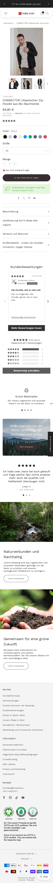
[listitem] (26, 4)
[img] (17, 276)
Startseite (8, 23)
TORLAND (8, 96)
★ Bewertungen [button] (50, 444)
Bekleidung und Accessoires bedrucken (23, 730)
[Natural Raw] (20, 136)
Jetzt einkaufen (16, 579)
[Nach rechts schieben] (47, 83)
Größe (6, 143)
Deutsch (25, 859)
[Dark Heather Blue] (40, 136)
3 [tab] (28, 410)
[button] (9, 121)
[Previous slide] (5, 301)
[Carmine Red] (45, 136)
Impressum (9, 774)
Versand (18, 113)
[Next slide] (48, 301)
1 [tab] (22, 410)
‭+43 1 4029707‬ (10, 791)
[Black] (5, 136)
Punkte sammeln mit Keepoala (18, 705)
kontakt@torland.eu (13, 788)
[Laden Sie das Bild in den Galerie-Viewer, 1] (13, 83)
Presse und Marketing (14, 769)
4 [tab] (31, 410)
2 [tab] (25, 410)
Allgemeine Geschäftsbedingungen (20, 754)
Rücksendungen (11, 700)
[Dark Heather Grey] (35, 136)
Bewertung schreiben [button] (26, 370)
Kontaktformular (11, 696)
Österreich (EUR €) (25, 854)
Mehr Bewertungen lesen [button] (26, 328)
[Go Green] (30, 136)
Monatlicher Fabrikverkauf (16, 725)
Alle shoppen (26, 447)
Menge (6, 159)
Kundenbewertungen (13, 710)
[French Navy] (15, 136)
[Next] (48, 4)
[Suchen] (47, 13)
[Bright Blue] (25, 136)
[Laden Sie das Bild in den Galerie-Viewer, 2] (26, 83)
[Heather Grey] (10, 136)
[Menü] (5, 13)
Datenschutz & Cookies (15, 749)
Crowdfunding (10, 759)
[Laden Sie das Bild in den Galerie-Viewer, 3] (39, 83)
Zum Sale (36, 4)
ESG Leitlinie (9, 764)
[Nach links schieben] (6, 83)
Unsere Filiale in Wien (14, 720)
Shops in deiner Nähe (14, 715)
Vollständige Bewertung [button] (23, 317)
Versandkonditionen (13, 745)
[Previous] (4, 4)
